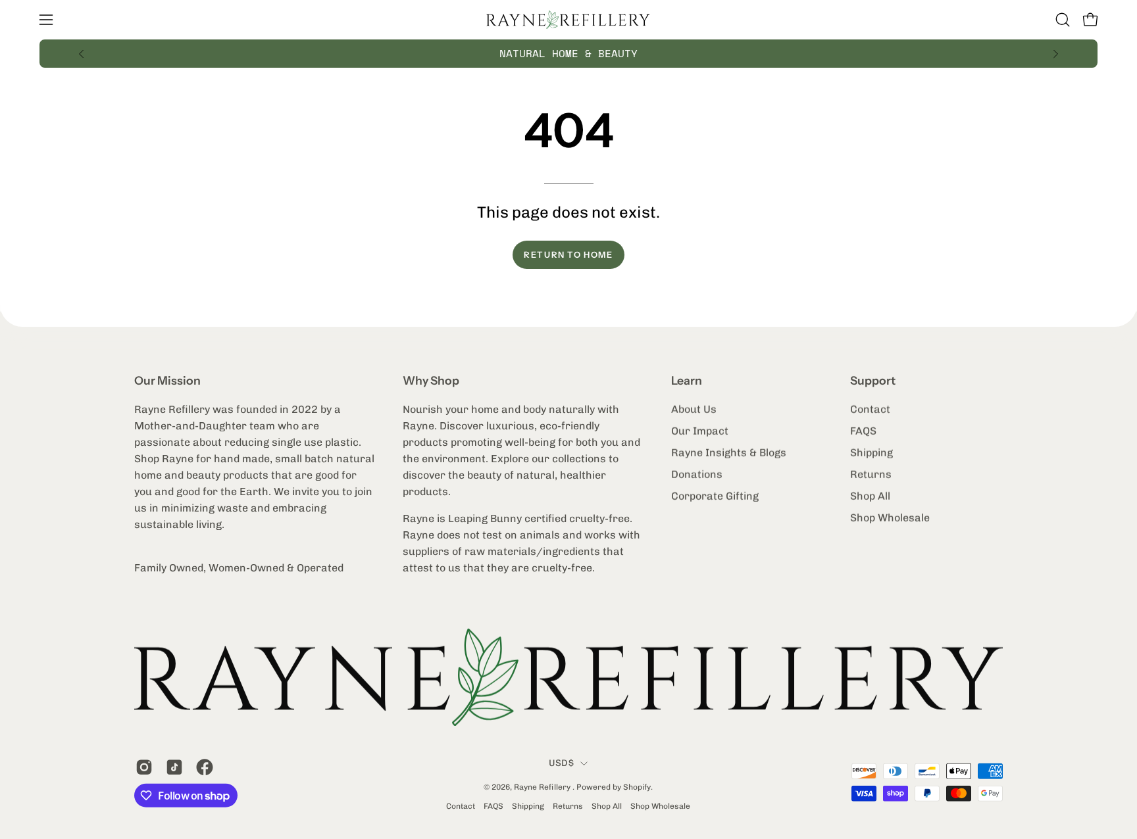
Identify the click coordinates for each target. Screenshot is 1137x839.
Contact (870, 409)
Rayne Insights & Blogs (728, 452)
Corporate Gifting (715, 496)
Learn (686, 380)
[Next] (1055, 54)
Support (873, 380)
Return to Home (568, 255)
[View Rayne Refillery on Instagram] (144, 767)
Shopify (637, 787)
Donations (696, 474)
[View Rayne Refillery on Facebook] (205, 767)
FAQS (863, 431)
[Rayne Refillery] (568, 20)
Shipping (871, 452)
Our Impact (699, 431)
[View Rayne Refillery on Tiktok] (174, 767)
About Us (694, 409)
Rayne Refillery (543, 787)
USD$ (561, 763)
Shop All (870, 496)
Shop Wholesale (890, 518)
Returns (871, 474)
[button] (1062, 20)
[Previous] (82, 54)
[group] (568, 53)
